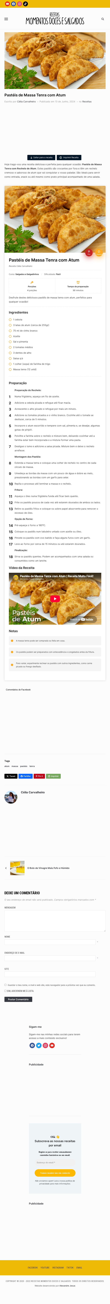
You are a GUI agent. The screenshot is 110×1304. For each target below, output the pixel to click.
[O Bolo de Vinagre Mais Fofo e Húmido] (17, 867)
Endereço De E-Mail (14, 953)
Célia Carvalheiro (26, 101)
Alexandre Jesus (67, 1285)
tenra (32, 766)
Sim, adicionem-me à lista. (20, 991)
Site (6, 969)
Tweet (12, 776)
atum (6, 766)
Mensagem (9, 907)
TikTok (69, 1267)
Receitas (87, 101)
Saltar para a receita (42, 157)
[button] (6, 19)
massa (15, 766)
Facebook (33, 1267)
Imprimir (55, 776)
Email (79, 1267)
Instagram (58, 1267)
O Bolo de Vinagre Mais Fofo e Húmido (48, 868)
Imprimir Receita (70, 157)
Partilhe (27, 776)
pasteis (23, 766)
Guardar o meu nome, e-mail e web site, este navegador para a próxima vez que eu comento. (51, 985)
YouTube (45, 1267)
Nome (7, 936)
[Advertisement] (55, 128)
